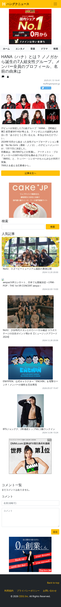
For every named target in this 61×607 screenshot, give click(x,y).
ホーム (6, 48)
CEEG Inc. (24, 596)
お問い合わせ (50, 590)
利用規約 (8, 590)
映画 (55, 48)
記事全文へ (30, 173)
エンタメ (20, 48)
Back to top (53, 582)
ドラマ (44, 48)
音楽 (32, 48)
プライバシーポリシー (28, 590)
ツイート (48, 88)
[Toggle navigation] (55, 4)
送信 (55, 531)
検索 (52, 226)
